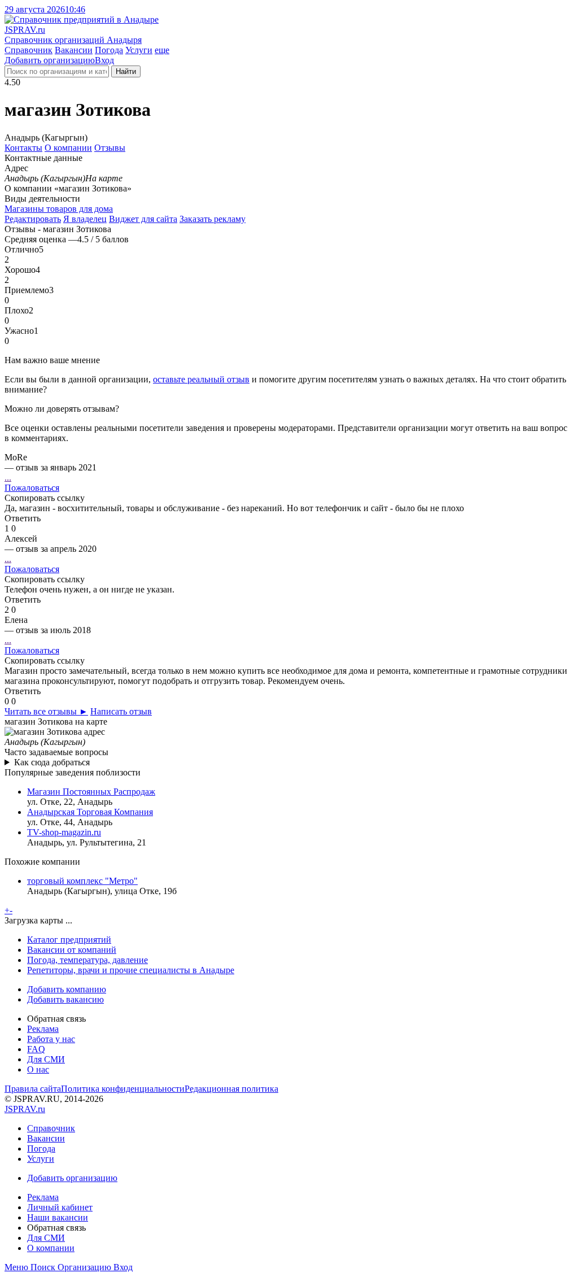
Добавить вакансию (65, 999)
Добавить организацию (50, 60)
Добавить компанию (66, 989)
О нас (38, 1069)
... (8, 477)
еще (162, 50)
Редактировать (33, 219)
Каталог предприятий (69, 939)
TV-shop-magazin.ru (64, 832)
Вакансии (74, 50)
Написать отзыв (121, 711)
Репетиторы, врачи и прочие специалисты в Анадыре (130, 970)
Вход (104, 60)
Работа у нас (51, 1039)
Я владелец (85, 219)
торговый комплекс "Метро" (82, 881)
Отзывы (109, 147)
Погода (109, 50)
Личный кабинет (60, 1207)
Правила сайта (33, 1088)
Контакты (23, 147)
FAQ (36, 1049)
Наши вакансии (57, 1217)
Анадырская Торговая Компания (90, 812)
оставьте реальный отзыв (201, 379)
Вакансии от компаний (71, 950)
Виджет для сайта (143, 219)
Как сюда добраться (52, 762)
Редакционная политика (231, 1088)
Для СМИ (46, 1059)
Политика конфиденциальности (123, 1088)
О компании (68, 147)
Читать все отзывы (46, 711)
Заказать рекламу (212, 219)
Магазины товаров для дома (59, 208)
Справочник (28, 50)
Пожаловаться (32, 488)
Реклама (43, 1029)
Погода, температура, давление (87, 960)
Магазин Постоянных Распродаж (91, 791)
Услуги (138, 50)
